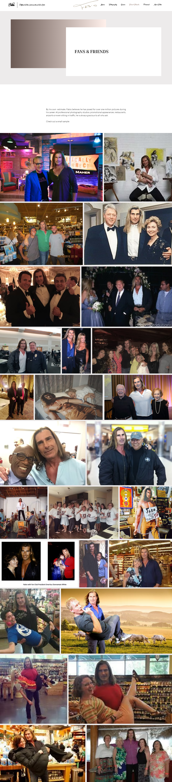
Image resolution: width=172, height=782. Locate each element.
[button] (123, 4)
